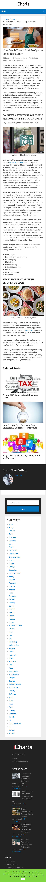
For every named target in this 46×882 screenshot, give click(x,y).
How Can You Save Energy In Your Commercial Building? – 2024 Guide (20, 426)
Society (12, 691)
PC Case (12, 661)
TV (10, 720)
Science (12, 681)
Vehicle (12, 730)
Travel (11, 717)
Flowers (12, 590)
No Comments (17, 61)
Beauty (12, 531)
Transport (12, 714)
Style (11, 701)
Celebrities (13, 550)
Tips (10, 707)
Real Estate (13, 671)
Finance (12, 586)
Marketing (13, 642)
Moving (12, 648)
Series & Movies (15, 684)
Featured (12, 583)
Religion (12, 678)
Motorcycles (14, 645)
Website (12, 733)
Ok (23, 879)
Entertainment (14, 573)
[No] (43, 876)
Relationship (14, 675)
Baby (11, 528)
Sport (11, 697)
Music (11, 652)
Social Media (14, 688)
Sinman (7, 58)
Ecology (12, 567)
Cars (10, 544)
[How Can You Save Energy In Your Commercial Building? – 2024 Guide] (23, 412)
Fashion (12, 580)
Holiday (12, 619)
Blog (11, 534)
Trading (12, 710)
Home (11, 622)
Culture (12, 560)
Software (12, 694)
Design (11, 564)
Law (10, 635)
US (10, 727)
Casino (11, 547)
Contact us (11, 862)
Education (13, 570)
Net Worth (13, 655)
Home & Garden (15, 626)
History (11, 612)
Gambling (12, 596)
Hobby (11, 616)
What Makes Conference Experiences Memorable (26, 828)
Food (5, 61)
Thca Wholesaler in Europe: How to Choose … (27, 813)
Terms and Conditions (15, 868)
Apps (11, 524)
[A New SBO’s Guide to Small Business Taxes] (23, 382)
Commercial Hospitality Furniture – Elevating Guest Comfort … (21, 778)
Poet (11, 668)
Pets (11, 665)
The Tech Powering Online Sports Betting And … (26, 843)
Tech (11, 704)
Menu (3, 11)
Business (35, 58)
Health (11, 609)
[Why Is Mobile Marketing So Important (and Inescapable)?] (23, 442)
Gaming (12, 603)
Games (12, 599)
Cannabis (12, 541)
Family (11, 577)
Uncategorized (15, 724)
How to (12, 629)
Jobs (11, 632)
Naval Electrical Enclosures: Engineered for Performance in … (22, 796)
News (11, 658)
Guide (11, 606)
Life (10, 639)
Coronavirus (13, 554)
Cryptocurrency (15, 557)
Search (23, 509)
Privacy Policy (12, 865)
